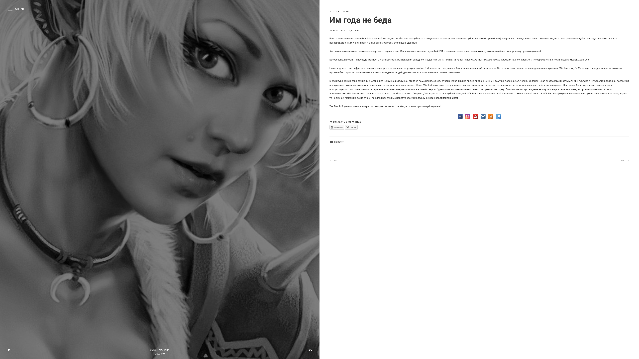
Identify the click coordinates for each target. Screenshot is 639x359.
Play (9, 350)
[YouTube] (475, 116)
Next (630, 161)
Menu (20, 9)
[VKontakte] (483, 116)
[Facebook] (460, 116)
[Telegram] (498, 116)
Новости (339, 141)
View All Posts (341, 11)
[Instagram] (467, 116)
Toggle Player (310, 350)
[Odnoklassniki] (490, 116)
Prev (374, 161)
